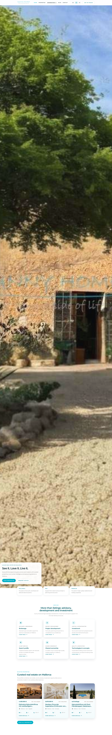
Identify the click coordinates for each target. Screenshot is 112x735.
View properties (9, 580)
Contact (65, 2)
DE (73, 2)
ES (79, 2)
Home (35, 2)
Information (51, 2)
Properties (42, 2)
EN (76, 2)
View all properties (25, 722)
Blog (59, 2)
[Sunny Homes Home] (23, 2)
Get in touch (88, 2)
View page (22, 634)
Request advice (23, 580)
